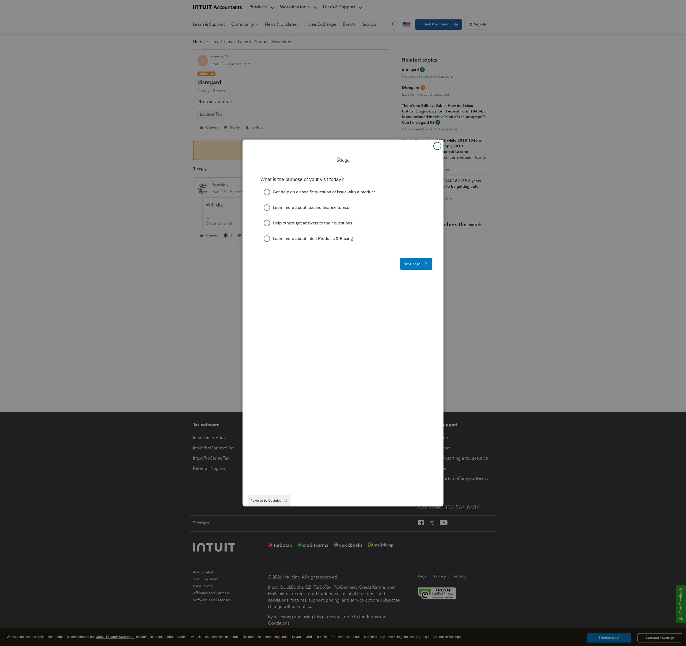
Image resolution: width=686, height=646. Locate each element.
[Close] (437, 145)
